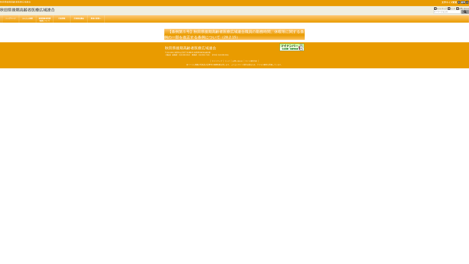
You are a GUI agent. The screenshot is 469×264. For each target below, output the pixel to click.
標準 (463, 2)
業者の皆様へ (96, 18)
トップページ (10, 18)
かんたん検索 (27, 18)
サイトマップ (442, 9)
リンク (452, 9)
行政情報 (61, 18)
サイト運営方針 (251, 61)
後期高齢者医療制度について (45, 19)
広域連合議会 (79, 18)
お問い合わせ (464, 9)
